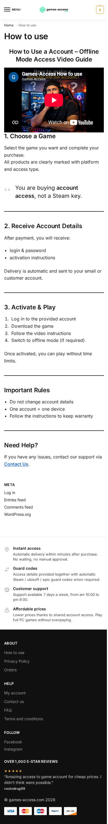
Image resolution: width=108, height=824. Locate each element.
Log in (9, 492)
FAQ (8, 710)
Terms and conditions (23, 718)
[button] (99, 10)
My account (15, 692)
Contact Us (16, 464)
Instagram (13, 749)
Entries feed (15, 499)
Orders (10, 669)
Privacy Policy (17, 661)
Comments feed (18, 507)
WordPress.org (17, 514)
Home (9, 25)
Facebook (13, 741)
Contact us (14, 701)
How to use (14, 652)
